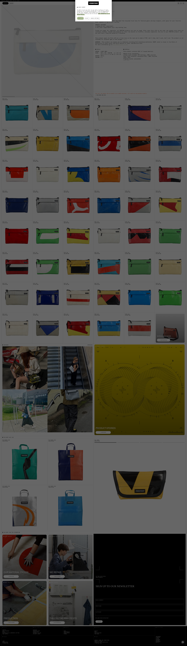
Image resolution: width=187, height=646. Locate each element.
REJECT (86, 18)
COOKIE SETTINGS (95, 18)
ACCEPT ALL (80, 18)
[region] (93, 10)
